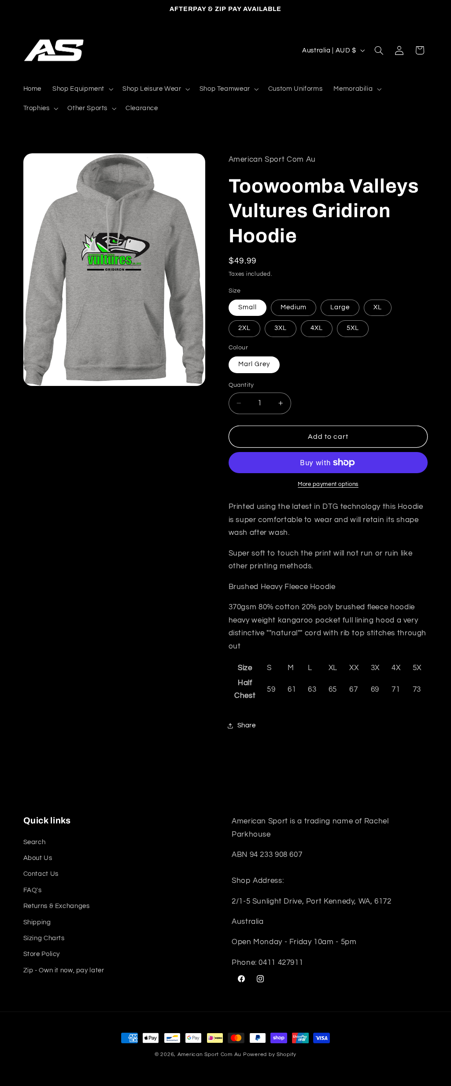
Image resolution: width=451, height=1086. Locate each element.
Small (247, 307)
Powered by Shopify (269, 1054)
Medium (294, 307)
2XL (244, 328)
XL (377, 307)
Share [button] (246, 725)
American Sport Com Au (209, 1054)
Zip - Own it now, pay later (63, 970)
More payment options (328, 484)
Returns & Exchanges (56, 906)
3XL (280, 328)
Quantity (241, 385)
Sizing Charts (44, 938)
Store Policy (41, 954)
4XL (317, 328)
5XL (353, 328)
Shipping (37, 922)
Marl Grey (254, 364)
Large (340, 307)
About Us (37, 858)
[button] (82, 89)
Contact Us (41, 874)
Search (34, 842)
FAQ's (32, 890)
